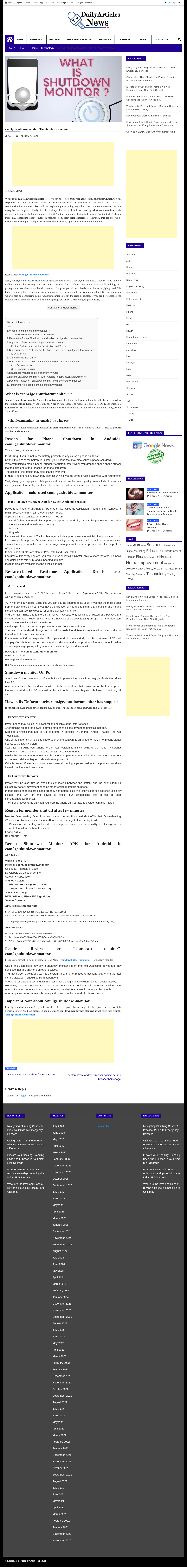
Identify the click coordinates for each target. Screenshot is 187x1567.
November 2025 (62, 1172)
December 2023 (62, 1303)
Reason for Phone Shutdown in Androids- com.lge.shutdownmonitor (46, 338)
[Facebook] (165, 2)
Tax (128, 401)
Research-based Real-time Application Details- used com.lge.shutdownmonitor (52, 350)
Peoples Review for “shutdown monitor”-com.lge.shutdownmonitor (45, 380)
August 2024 (60, 1251)
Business (35, 39)
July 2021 (58, 1487)
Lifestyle (79, 2)
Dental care (132, 280)
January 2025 (61, 1224)
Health (53, 39)
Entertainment (133, 299)
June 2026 (59, 1132)
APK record (20, 353)
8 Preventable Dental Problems (158, 526)
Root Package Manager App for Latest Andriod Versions (40, 346)
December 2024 (62, 1231)
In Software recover (23, 365)
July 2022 (58, 1408)
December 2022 (62, 1376)
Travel (144, 39)
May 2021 (58, 1500)
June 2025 (59, 1198)
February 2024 (61, 1290)
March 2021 (59, 1514)
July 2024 (58, 1257)
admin (169, 496)
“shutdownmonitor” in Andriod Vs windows (34, 334)
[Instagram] (174, 2)
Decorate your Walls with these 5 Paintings (148, 115)
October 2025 (61, 1178)
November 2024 (62, 1237)
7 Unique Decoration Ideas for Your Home (30, 1074)
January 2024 (61, 1297)
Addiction (131, 254)
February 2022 (61, 1441)
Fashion (130, 305)
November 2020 (62, 1540)
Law (128, 356)
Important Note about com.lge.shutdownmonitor (36, 384)
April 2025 (58, 1211)
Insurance (131, 343)
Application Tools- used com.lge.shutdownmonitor (36, 342)
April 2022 (58, 1428)
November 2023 (62, 1310)
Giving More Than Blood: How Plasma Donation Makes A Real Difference (25, 1144)
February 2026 (61, 1159)
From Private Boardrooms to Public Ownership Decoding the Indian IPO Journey (25, 1173)
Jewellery (131, 350)
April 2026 (58, 1145)
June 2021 (59, 1494)
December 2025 (62, 1165)
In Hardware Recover (24, 369)
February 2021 (61, 1520)
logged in (25, 1095)
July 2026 (58, 1126)
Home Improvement (65, 2)
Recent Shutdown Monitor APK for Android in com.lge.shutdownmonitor (47, 376)
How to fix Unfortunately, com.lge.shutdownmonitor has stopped (44, 361)
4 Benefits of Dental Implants (162, 492)
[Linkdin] (179, 2)
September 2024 (62, 1244)
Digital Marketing (135, 286)
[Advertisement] (63, 164)
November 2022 (62, 1382)
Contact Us (161, 39)
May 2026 (58, 1139)
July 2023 (58, 1330)
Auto (20, 39)
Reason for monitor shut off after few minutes (34, 372)
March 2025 (59, 1218)
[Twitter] (170, 2)
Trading (130, 413)
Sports (129, 394)
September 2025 (62, 1185)
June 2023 (59, 1336)
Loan (128, 369)
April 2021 (58, 1507)
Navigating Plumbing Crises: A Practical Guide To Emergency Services (25, 1130)
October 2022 (61, 1389)
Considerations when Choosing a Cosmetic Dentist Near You (162, 509)
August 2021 (60, 1481)
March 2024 (59, 1283)
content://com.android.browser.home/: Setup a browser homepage (95, 1077)
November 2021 (62, 1461)
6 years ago (156, 531)
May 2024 (58, 1270)
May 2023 (58, 1343)
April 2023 (58, 1349)
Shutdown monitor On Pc (22, 357)
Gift (128, 324)
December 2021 (62, 1454)
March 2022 (59, 1435)
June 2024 (59, 1264)
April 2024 (58, 1277)
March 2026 (59, 1152)
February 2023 (61, 1362)
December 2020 (62, 1533)
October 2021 (61, 1468)
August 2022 (60, 1402)
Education (50, 2)
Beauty (130, 267)
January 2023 (61, 1369)
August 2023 (60, 1323)
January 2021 (61, 1527)
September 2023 (62, 1316)
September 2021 (62, 1474)
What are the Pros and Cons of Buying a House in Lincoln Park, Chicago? (26, 1188)
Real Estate (132, 381)
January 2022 (61, 1448)
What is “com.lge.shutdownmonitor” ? (29, 330)
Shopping (131, 388)
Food (129, 318)
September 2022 (62, 1395)
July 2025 (58, 1191)
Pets (128, 375)
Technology (38, 2)
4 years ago (156, 496)
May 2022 (58, 1422)
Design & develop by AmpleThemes (26, 1560)
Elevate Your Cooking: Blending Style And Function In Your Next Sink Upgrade (25, 1159)
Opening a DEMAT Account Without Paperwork (151, 131)
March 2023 (59, 1356)
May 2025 (58, 1205)
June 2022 (59, 1415)
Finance (88, 2)
